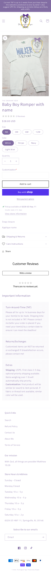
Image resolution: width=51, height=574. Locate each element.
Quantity (6, 155)
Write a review (26, 273)
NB (6, 132)
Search (8, 420)
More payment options (25, 199)
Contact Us (10, 432)
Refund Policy (11, 426)
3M (16, 132)
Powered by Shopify (33, 570)
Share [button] (8, 251)
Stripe (21, 143)
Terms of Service (12, 445)
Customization (9, 169)
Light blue (10, 149)
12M (38, 132)
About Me (9, 438)
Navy (33, 143)
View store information (16, 213)
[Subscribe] (43, 537)
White (8, 143)
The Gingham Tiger (22, 570)
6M (26, 132)
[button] (3, 21)
